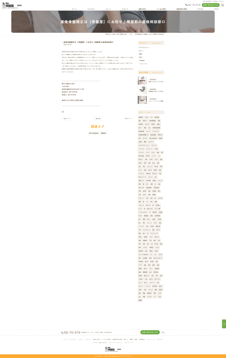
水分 (159, 240)
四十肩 (156, 244)
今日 (149, 127)
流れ (157, 275)
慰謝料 (160, 138)
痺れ (144, 223)
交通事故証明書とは (143, 135)
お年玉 (156, 149)
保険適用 (141, 251)
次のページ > (128, 118)
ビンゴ (147, 152)
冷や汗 (140, 215)
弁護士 (158, 124)
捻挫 (160, 223)
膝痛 (144, 219)
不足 (140, 244)
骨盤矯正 (141, 117)
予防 (145, 289)
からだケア (151, 142)
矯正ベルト (146, 275)
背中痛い (158, 205)
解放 (150, 258)
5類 (162, 152)
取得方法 (160, 135)
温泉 (160, 170)
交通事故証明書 (156, 127)
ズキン (151, 268)
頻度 (151, 215)
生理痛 (160, 212)
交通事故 (142, 60)
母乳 (140, 166)
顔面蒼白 (146, 215)
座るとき (148, 205)
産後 (63, 112)
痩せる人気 (150, 208)
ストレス (149, 223)
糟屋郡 (140, 300)
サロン (157, 247)
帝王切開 (148, 180)
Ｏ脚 (159, 184)
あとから (145, 138)
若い (147, 184)
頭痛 (144, 293)
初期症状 (145, 240)
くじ (159, 156)
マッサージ (152, 282)
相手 (140, 138)
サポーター (141, 198)
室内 (155, 240)
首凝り (140, 289)
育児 (144, 166)
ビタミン (150, 177)
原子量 (152, 226)
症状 (159, 191)
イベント (153, 156)
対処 (160, 173)
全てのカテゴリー (144, 47)
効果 (161, 166)
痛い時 (156, 166)
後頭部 (145, 237)
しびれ (159, 293)
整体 (140, 293)
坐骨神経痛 (157, 215)
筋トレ (148, 219)
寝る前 (156, 251)
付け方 (160, 254)
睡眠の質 (158, 226)
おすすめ (160, 198)
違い (140, 219)
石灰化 (140, 163)
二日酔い (141, 279)
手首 (147, 198)
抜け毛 (151, 279)
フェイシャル (143, 64)
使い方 (145, 282)
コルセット (141, 205)
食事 (140, 233)
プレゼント (141, 152)
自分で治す (141, 187)
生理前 (151, 251)
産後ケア (145, 120)
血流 (146, 251)
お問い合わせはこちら (210, 5)
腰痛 (140, 54)
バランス (150, 289)
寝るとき (157, 237)
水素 (146, 159)
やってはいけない (143, 212)
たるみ (159, 296)
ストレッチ (150, 166)
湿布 (147, 226)
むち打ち (147, 124)
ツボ (151, 117)
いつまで (145, 247)
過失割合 (154, 212)
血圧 (144, 244)
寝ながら (155, 173)
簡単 (140, 247)
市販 (149, 191)
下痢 (150, 240)
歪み (140, 296)
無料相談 (156, 272)
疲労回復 (155, 286)
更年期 (154, 191)
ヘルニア (160, 180)
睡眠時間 (145, 272)
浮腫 (151, 184)
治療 (145, 163)
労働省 (154, 180)
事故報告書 (141, 131)
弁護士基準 (156, 187)
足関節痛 (157, 268)
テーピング (141, 226)
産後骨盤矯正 (152, 120)
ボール (140, 282)
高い (148, 244)
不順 (140, 194)
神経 (149, 163)
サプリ (140, 170)
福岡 (159, 120)
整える (145, 268)
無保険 (153, 124)
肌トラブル (157, 279)
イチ (147, 201)
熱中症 (152, 261)
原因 (140, 184)
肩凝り (160, 286)
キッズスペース (146, 230)
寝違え (140, 237)
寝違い (154, 219)
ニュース (148, 131)
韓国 (154, 265)
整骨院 (140, 268)
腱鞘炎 (154, 194)
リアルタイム (155, 131)
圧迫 (154, 163)
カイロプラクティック (144, 145)
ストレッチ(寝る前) (143, 254)
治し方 (146, 117)
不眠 (140, 191)
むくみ (140, 208)
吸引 (151, 201)
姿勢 (155, 293)
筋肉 (161, 275)
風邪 (158, 152)
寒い (156, 177)
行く (155, 254)
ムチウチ (149, 296)
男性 (152, 275)
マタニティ (154, 145)
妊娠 (140, 240)
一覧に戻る (97, 118)
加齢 (140, 272)
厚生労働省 (141, 156)
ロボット (141, 286)
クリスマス (141, 149)
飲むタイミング (142, 177)
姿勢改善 (157, 117)
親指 (145, 265)
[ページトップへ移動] (163, 332)
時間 (156, 201)
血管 (161, 159)
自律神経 (141, 261)
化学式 (151, 159)
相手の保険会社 (153, 138)
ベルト (151, 237)
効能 (145, 170)
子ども (153, 152)
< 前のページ (66, 118)
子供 (140, 230)
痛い (140, 223)
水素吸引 (151, 247)
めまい (144, 194)
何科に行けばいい (158, 258)
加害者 (140, 275)
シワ (155, 296)
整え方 (146, 261)
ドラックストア (154, 233)
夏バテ (158, 230)
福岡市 (160, 289)
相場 (158, 265)
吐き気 (149, 170)
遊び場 (147, 156)
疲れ (144, 233)
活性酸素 (145, 258)
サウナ (140, 265)
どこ (151, 254)
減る (150, 272)
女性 (146, 279)
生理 (158, 163)
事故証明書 (153, 135)
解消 (149, 265)
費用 (161, 244)
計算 (140, 258)
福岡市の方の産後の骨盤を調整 (72, 100)
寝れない (141, 159)
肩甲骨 (159, 219)
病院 (153, 230)
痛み (157, 261)
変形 (158, 282)
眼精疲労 (149, 293)
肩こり (141, 51)
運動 (156, 289)
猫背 (149, 194)
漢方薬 (144, 191)
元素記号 (148, 173)
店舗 (140, 201)
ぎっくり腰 (157, 208)
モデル (156, 159)
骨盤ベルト (141, 180)
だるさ (155, 223)
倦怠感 (155, 170)
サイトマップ (129, 342)
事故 (145, 127)
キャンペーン (149, 149)
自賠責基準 (148, 187)
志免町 (140, 142)
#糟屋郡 (103, 133)
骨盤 (144, 296)
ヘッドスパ (147, 286)
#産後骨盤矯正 (94, 133)
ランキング (141, 173)
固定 (151, 198)
